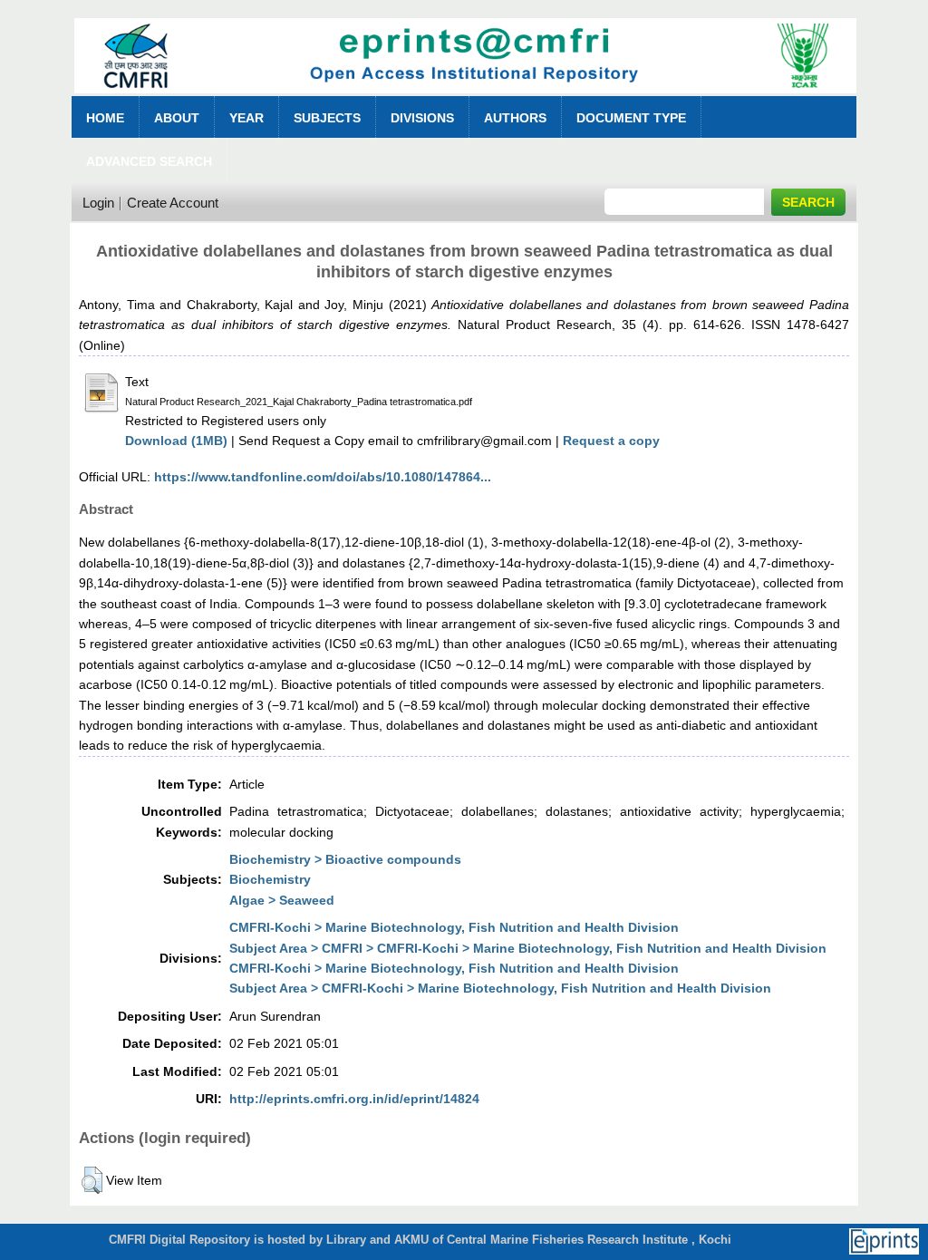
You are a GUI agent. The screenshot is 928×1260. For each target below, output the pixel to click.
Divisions (422, 118)
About (176, 118)
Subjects (327, 118)
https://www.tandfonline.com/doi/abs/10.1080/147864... (322, 477)
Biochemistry (270, 879)
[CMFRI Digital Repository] (465, 98)
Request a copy (611, 440)
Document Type (631, 118)
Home (105, 118)
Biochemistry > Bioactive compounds (345, 859)
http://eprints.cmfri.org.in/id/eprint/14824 (354, 1098)
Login (98, 202)
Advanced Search (149, 161)
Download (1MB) (176, 440)
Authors (515, 118)
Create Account (172, 202)
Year (246, 118)
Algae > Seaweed (281, 900)
